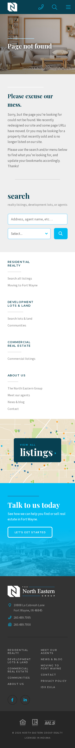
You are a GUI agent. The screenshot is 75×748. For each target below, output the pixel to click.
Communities (17, 325)
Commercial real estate (18, 670)
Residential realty (19, 263)
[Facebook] (12, 700)
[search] (61, 233)
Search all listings (20, 278)
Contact (13, 409)
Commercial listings (21, 359)
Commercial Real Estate (19, 344)
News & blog (16, 402)
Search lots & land (20, 318)
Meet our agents (19, 395)
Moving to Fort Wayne (23, 285)
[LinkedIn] (25, 700)
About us (17, 375)
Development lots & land (21, 303)
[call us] (41, 7)
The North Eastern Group (25, 388)
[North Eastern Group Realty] (12, 7)
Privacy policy (54, 680)
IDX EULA (48, 687)
